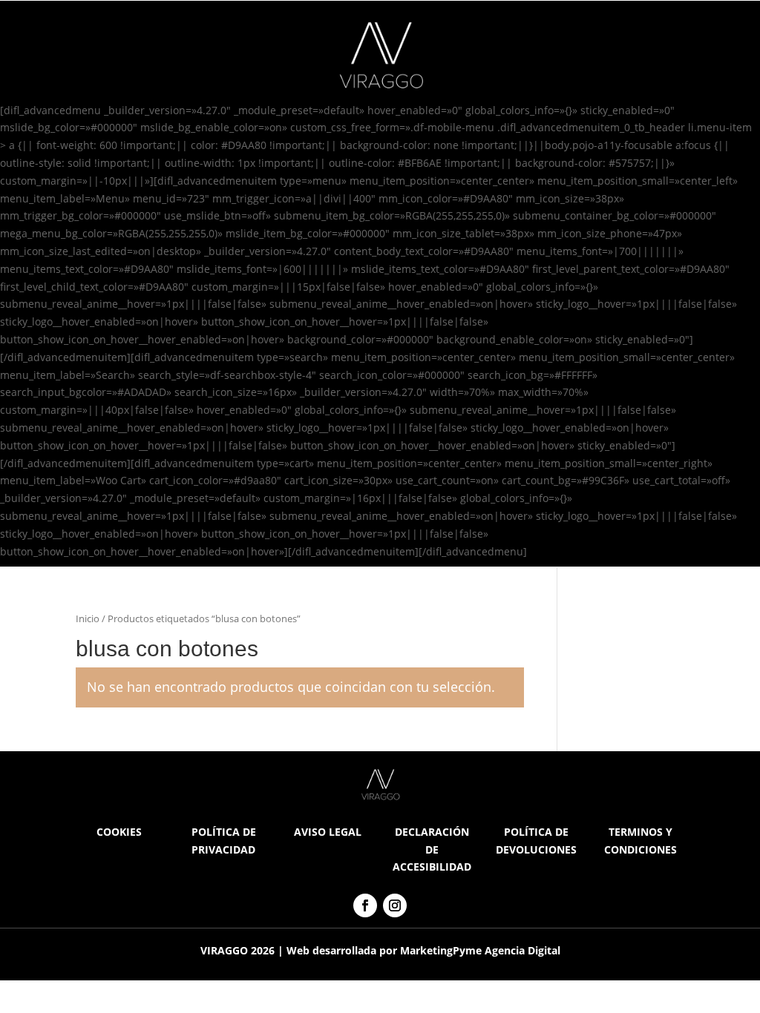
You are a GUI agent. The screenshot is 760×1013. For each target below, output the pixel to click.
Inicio (87, 618)
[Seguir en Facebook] (365, 905)
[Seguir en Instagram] (395, 905)
